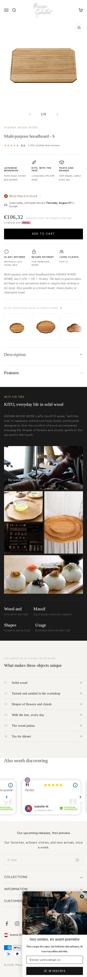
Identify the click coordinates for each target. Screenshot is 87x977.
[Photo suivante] (57, 114)
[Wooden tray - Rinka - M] (46, 326)
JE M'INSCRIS (55, 971)
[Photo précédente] (30, 114)
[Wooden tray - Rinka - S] (17, 326)
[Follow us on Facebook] (7, 923)
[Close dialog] (82, 896)
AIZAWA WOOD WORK (21, 127)
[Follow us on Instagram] (17, 923)
